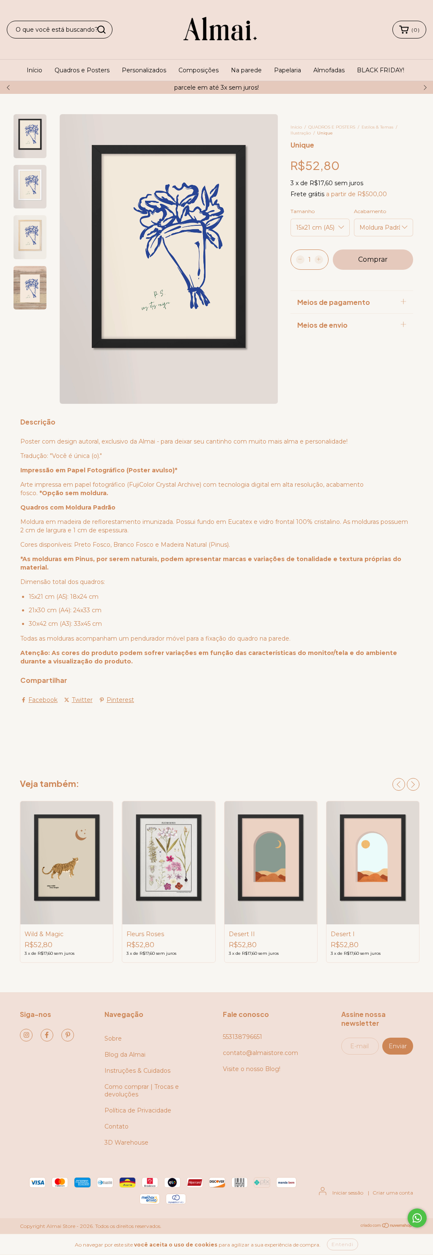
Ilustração (300, 133)
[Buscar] (101, 29)
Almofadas (329, 70)
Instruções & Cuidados (137, 1070)
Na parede (246, 70)
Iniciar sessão (347, 1192)
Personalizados (144, 70)
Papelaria (287, 70)
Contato (116, 1126)
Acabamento (370, 211)
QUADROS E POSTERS (331, 127)
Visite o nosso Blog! (251, 1069)
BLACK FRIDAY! (380, 70)
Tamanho (302, 211)
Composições (198, 70)
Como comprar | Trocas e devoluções (141, 1090)
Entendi (343, 1244)
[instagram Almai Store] (26, 1035)
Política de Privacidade (137, 1110)
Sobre (113, 1038)
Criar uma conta (393, 1192)
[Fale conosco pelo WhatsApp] (417, 1218)
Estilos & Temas (377, 127)
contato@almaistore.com (260, 1053)
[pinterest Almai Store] (67, 1035)
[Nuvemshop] (386, 1226)
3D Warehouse (126, 1142)
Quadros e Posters (82, 70)
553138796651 (242, 1037)
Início (34, 70)
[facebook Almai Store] (47, 1035)
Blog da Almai (124, 1054)
